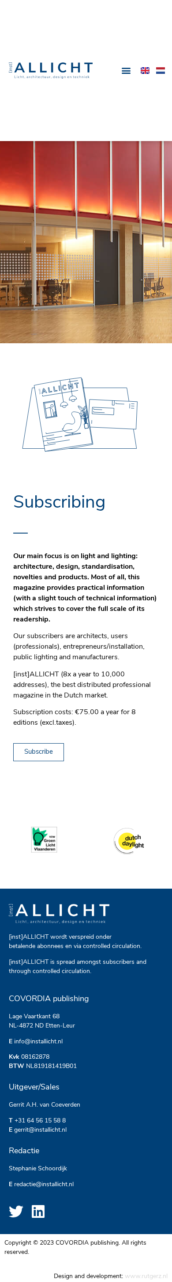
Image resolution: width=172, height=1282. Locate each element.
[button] (126, 70)
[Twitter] (16, 1211)
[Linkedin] (38, 1211)
